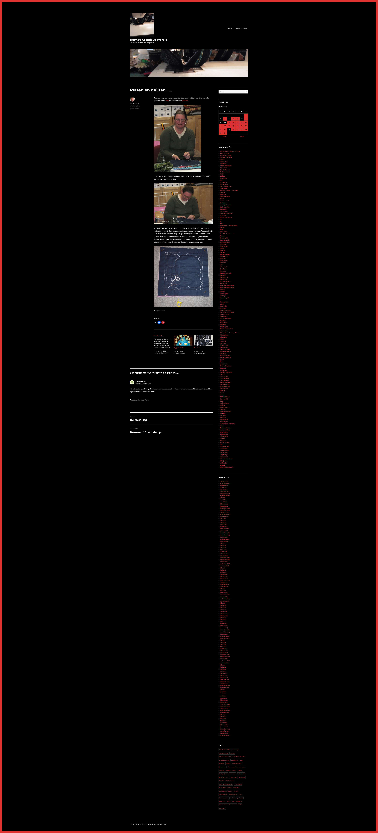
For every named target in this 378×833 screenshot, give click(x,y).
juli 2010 (222, 714)
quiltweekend (224, 380)
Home (229, 28)
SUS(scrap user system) (227, 424)
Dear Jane (223, 215)
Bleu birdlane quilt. (226, 186)
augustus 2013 (224, 638)
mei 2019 (223, 547)
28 (241, 129)
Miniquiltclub (224, 335)
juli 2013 (222, 640)
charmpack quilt (225, 205)
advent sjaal (223, 161)
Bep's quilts (223, 182)
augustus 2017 (224, 586)
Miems (221, 780)
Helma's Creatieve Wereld (148, 39)
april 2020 (223, 525)
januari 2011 (224, 702)
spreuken (223, 413)
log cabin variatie (225, 310)
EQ (221, 221)
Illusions (223, 263)
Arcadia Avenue (225, 170)
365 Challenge (224, 153)
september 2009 (225, 735)
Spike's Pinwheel (225, 411)
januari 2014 (224, 628)
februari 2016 (224, 613)
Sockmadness (224, 403)
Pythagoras (223, 370)
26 (233, 129)
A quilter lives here (226, 157)
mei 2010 (223, 719)
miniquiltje (223, 337)
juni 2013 (223, 642)
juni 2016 (223, 605)
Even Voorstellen (241, 28)
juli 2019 (222, 543)
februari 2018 (224, 576)
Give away (223, 244)
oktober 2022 (224, 481)
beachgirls (223, 178)
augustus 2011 (224, 688)
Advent (222, 159)
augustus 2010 (224, 712)
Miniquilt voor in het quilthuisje (230, 333)
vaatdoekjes (223, 448)
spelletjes (240, 798)
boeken (222, 192)
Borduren (223, 195)
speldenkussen (225, 407)
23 (220, 129)
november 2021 (225, 494)
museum (223, 343)
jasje (221, 265)
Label (221, 304)
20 (237, 126)
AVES (221, 174)
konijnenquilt (224, 298)
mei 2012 (223, 669)
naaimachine (224, 347)
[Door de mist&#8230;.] (164, 344)
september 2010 (225, 710)
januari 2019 (224, 555)
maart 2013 (223, 648)
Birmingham (224, 184)
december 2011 (224, 679)
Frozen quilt (224, 238)
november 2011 (225, 681)
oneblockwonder (225, 358)
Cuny (166, 101)
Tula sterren (224, 434)
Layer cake (223, 306)
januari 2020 (224, 531)
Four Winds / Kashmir (227, 234)
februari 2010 (224, 725)
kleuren (222, 292)
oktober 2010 (224, 708)
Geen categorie (224, 240)
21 (241, 126)
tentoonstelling (225, 430)
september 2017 (225, 584)
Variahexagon (224, 450)
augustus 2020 (224, 516)
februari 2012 (224, 675)
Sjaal (221, 401)
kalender (232, 774)
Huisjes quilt (224, 261)
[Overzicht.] (203, 340)
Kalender (223, 275)
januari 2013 (224, 653)
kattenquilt (241, 774)
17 (225, 126)
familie (222, 228)
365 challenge (223, 753)
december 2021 (225, 491)
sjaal (240, 794)
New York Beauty (225, 351)
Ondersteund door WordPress (157, 824)
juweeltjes (223, 271)
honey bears (224, 256)
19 (233, 126)
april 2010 (223, 721)
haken (240, 770)
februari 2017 (224, 593)
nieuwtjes (223, 353)
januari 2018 (224, 578)
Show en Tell (224, 399)
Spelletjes (223, 409)
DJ (221, 219)
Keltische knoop (225, 281)
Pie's (221, 362)
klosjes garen (224, 294)
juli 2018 (222, 568)
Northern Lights (225, 356)
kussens (222, 300)
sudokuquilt (224, 422)
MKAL (222, 339)
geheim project (225, 242)
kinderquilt (223, 283)
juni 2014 (223, 617)
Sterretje (223, 417)
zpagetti (222, 465)
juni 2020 (223, 520)
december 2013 (224, 630)
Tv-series (223, 440)
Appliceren (223, 168)
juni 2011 (223, 692)
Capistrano (223, 203)
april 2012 (223, 671)
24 (225, 129)
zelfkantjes (223, 463)
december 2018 (225, 558)
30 (220, 133)
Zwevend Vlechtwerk (226, 467)
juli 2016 (222, 603)
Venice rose (223, 453)
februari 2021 (224, 504)
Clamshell (223, 209)
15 (246, 122)
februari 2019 (224, 553)
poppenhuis (224, 364)
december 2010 (225, 704)
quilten (132, 109)
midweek (223, 325)
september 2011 (225, 686)
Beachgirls (234, 760)
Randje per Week (225, 382)
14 (241, 122)
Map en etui (223, 323)
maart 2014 (223, 624)
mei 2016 (223, 607)
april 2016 (223, 609)
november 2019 (225, 535)
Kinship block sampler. (227, 287)
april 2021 (223, 500)
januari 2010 (224, 727)
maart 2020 (223, 527)
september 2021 (225, 496)
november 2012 (225, 657)
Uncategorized (224, 446)
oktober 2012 (224, 659)
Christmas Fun (224, 207)
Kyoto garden (224, 302)
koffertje (223, 296)
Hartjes (222, 252)
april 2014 (223, 622)
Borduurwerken (225, 197)
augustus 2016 (224, 601)
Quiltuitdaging (224, 378)
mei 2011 (223, 694)
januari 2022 (224, 489)
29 (246, 129)
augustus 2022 (224, 485)
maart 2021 (223, 502)
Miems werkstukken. (226, 784)
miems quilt (229, 780)
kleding (222, 289)
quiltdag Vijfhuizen (226, 372)
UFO (221, 444)
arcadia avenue (224, 760)
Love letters (223, 316)
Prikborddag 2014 (225, 366)
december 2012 (225, 655)
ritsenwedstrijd (225, 387)
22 (246, 126)
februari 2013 (224, 650)
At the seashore (225, 172)
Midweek (242, 777)
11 (229, 122)
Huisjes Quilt (223, 774)
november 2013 (225, 632)
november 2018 (225, 560)
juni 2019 (223, 545)
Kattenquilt (223, 279)
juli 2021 (222, 498)
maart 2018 (223, 574)
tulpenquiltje (224, 436)
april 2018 (223, 572)
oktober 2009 (224, 733)
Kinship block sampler (227, 285)
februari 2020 (224, 529)
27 (237, 129)
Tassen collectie (225, 428)
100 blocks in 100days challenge (230, 151)
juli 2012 (222, 665)
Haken (222, 248)
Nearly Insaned (225, 349)
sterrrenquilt (224, 420)
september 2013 (225, 636)
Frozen (222, 236)
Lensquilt (223, 308)
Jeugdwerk (223, 269)
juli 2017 (222, 589)
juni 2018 (223, 570)
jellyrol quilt (224, 267)
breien (222, 199)
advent (232, 753)
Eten (221, 223)
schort (222, 393)
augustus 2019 (224, 541)
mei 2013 (223, 644)
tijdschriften (224, 432)
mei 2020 (223, 522)
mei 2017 (223, 591)
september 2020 (225, 514)
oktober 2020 (224, 512)
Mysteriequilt (224, 345)
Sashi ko (138, 109)
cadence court (224, 201)
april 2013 (223, 646)
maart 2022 (223, 487)
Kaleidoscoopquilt (225, 273)
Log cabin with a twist (227, 312)
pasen (222, 360)
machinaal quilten (225, 318)
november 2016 (225, 595)
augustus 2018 (224, 566)
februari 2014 (224, 626)
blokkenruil (223, 188)
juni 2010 (223, 716)
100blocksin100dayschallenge (229, 750)
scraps (222, 395)
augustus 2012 (224, 663)
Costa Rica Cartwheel (226, 213)
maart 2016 (223, 611)
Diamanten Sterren (226, 217)
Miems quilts (224, 327)
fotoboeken (223, 232)
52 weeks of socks (225, 155)
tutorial (222, 438)
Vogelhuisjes (224, 455)
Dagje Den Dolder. (179, 348)
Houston (223, 259)
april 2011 (223, 696)
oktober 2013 (224, 634)
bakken (222, 176)
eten (243, 767)
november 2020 (225, 510)
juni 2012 (223, 667)
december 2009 (225, 729)
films (221, 230)
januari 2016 (224, 615)
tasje (221, 426)
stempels (223, 415)
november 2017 (225, 580)
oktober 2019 (224, 537)
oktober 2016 (224, 597)
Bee (221, 180)
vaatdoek (222, 808)
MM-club (223, 341)
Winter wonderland (226, 459)
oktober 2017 (224, 582)
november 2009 (225, 731)
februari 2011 (224, 700)
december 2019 (225, 533)
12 (233, 122)
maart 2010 (223, 723)
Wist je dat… (224, 461)
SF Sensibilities (225, 397)
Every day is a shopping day (228, 225)
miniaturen (223, 331)
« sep (224, 136)
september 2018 (225, 564)
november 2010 (225, 706)
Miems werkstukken (226, 329)
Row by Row (224, 389)
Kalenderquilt (224, 277)
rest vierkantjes (225, 384)
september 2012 (225, 661)
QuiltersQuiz (224, 376)
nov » (242, 136)
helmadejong (134, 103)
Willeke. (185, 101)
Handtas (222, 250)
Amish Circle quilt (225, 166)
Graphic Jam (224, 246)
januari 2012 (224, 677)
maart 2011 (223, 698)
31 (225, 133)
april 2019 (223, 549)
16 (220, 126)
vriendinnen (224, 457)
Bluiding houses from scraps (229, 190)
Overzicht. (197, 348)
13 (237, 122)
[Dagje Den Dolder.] (183, 340)
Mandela (223, 320)
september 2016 (225, 599)
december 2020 (225, 508)
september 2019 (225, 539)
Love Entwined (224, 314)
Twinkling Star (224, 442)
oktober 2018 (224, 562)
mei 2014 (223, 619)
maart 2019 (223, 551)
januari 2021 (224, 506)
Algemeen (223, 164)
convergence (224, 211)
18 (229, 126)
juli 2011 (222, 690)
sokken (222, 405)
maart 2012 (223, 673)
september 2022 (225, 483)
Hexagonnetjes (225, 254)
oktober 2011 (224, 683)
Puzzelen (223, 368)
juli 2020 (223, 518)
